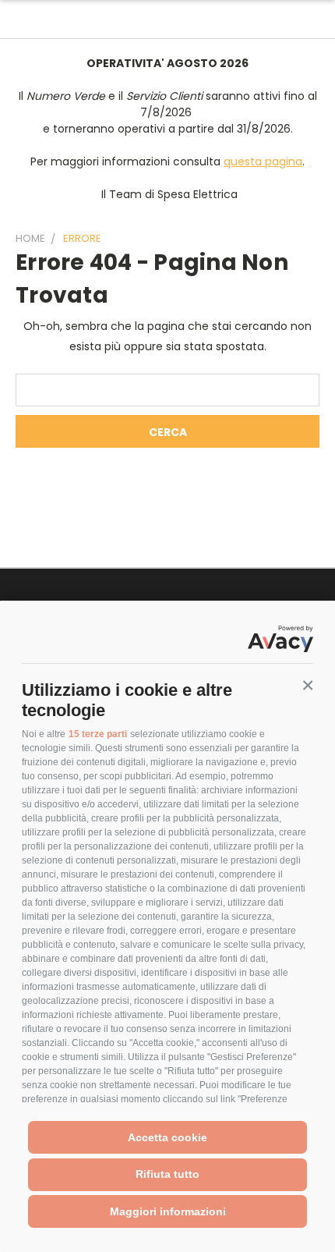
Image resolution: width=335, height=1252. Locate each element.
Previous (24, 1236)
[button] (307, 685)
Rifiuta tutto (167, 1174)
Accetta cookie (167, 1137)
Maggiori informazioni (168, 1211)
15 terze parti (98, 734)
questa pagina (263, 161)
